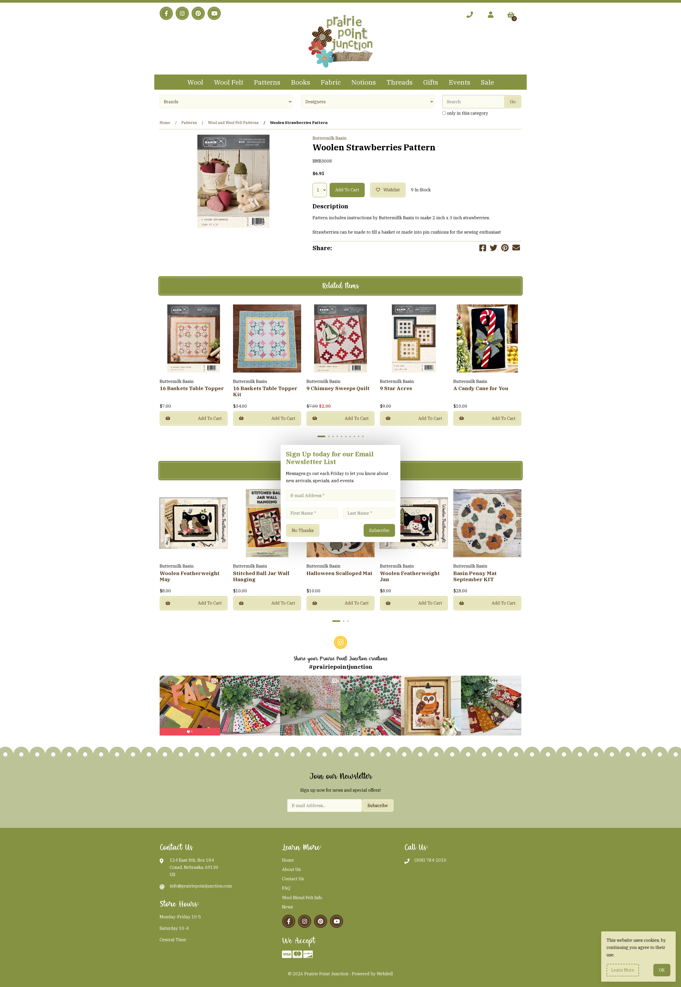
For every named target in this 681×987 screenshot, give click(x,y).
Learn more (622, 970)
